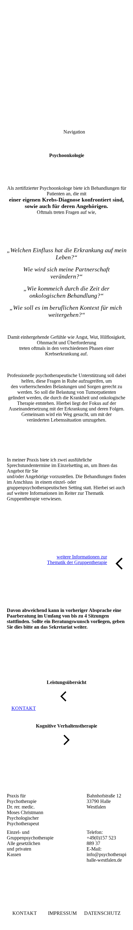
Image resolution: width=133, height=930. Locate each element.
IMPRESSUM (62, 913)
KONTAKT (24, 913)
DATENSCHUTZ (102, 913)
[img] (66, 43)
